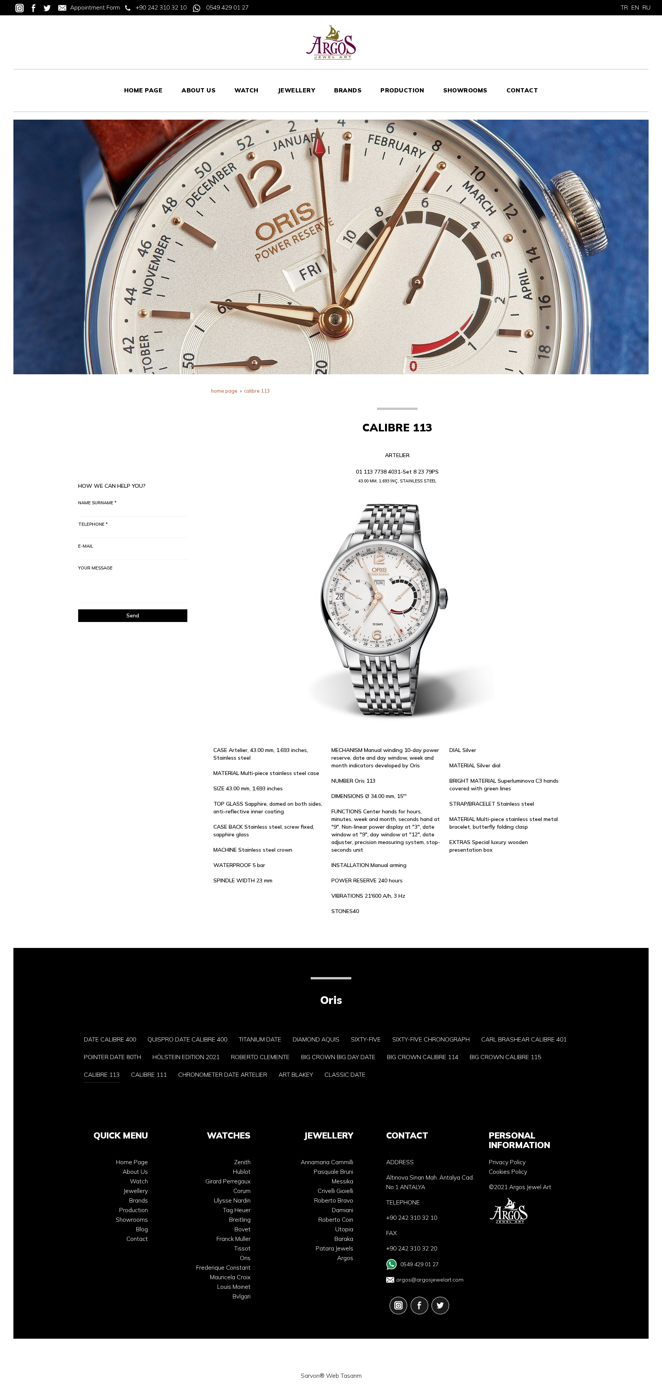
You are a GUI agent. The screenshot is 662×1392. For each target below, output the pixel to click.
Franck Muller (233, 1238)
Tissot (242, 1248)
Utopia (344, 1229)
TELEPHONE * (93, 524)
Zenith (242, 1162)
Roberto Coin (335, 1219)
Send (132, 615)
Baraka (343, 1238)
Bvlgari (242, 1296)
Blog (142, 1229)
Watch (139, 1181)
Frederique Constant (223, 1267)
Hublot (242, 1171)
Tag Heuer (237, 1210)
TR (624, 7)
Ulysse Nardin (232, 1200)
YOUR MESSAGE (95, 568)
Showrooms (132, 1219)
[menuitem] (143, 90)
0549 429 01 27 (227, 7)
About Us (135, 1171)
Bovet (242, 1229)
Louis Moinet (234, 1286)
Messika (342, 1181)
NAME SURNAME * (97, 502)
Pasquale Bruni (333, 1171)
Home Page (132, 1162)
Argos (345, 1258)
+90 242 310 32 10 (161, 7)
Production (133, 1210)
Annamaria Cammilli (327, 1162)
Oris (245, 1258)
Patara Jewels (334, 1248)
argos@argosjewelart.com (430, 1279)
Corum (242, 1191)
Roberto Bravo (333, 1200)
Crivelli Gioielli (335, 1191)
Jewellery (136, 1191)
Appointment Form (95, 7)
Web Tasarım (344, 1375)
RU (646, 7)
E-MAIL (85, 546)
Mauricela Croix (230, 1277)
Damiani (342, 1210)
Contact (137, 1238)
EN (635, 7)
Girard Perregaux (228, 1181)
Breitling (240, 1219)
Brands (138, 1200)
